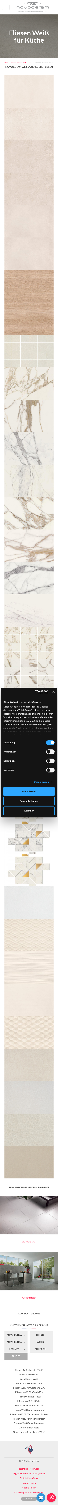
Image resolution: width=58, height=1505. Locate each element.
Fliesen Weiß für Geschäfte (29, 1392)
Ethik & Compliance (29, 1478)
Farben (19, 63)
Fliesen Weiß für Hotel (29, 1396)
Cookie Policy (29, 1487)
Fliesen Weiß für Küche (29, 1401)
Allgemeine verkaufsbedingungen (29, 1473)
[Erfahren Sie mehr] (29, 78)
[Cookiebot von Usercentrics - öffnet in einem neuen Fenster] (36, 692)
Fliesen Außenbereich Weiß (29, 1370)
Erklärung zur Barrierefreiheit (29, 1492)
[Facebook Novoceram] (19, 1455)
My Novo (29, 1499)
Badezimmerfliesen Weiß (29, 1383)
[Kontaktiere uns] (39, 78)
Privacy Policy (29, 1483)
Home (7, 63)
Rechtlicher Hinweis (29, 1468)
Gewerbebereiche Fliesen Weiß (29, 1432)
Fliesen (13, 63)
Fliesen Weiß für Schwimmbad (29, 1409)
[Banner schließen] (53, 692)
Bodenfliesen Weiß (29, 1374)
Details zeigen (41, 782)
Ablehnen (29, 810)
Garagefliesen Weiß (29, 1427)
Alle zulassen (29, 791)
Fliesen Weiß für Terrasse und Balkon (29, 1414)
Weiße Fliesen (28, 63)
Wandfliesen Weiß (29, 1378)
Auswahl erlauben (29, 801)
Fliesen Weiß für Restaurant (29, 1405)
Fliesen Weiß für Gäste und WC (29, 1387)
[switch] (50, 751)
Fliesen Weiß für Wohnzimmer (29, 1423)
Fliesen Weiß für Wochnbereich (29, 1418)
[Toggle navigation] (6, 7)
